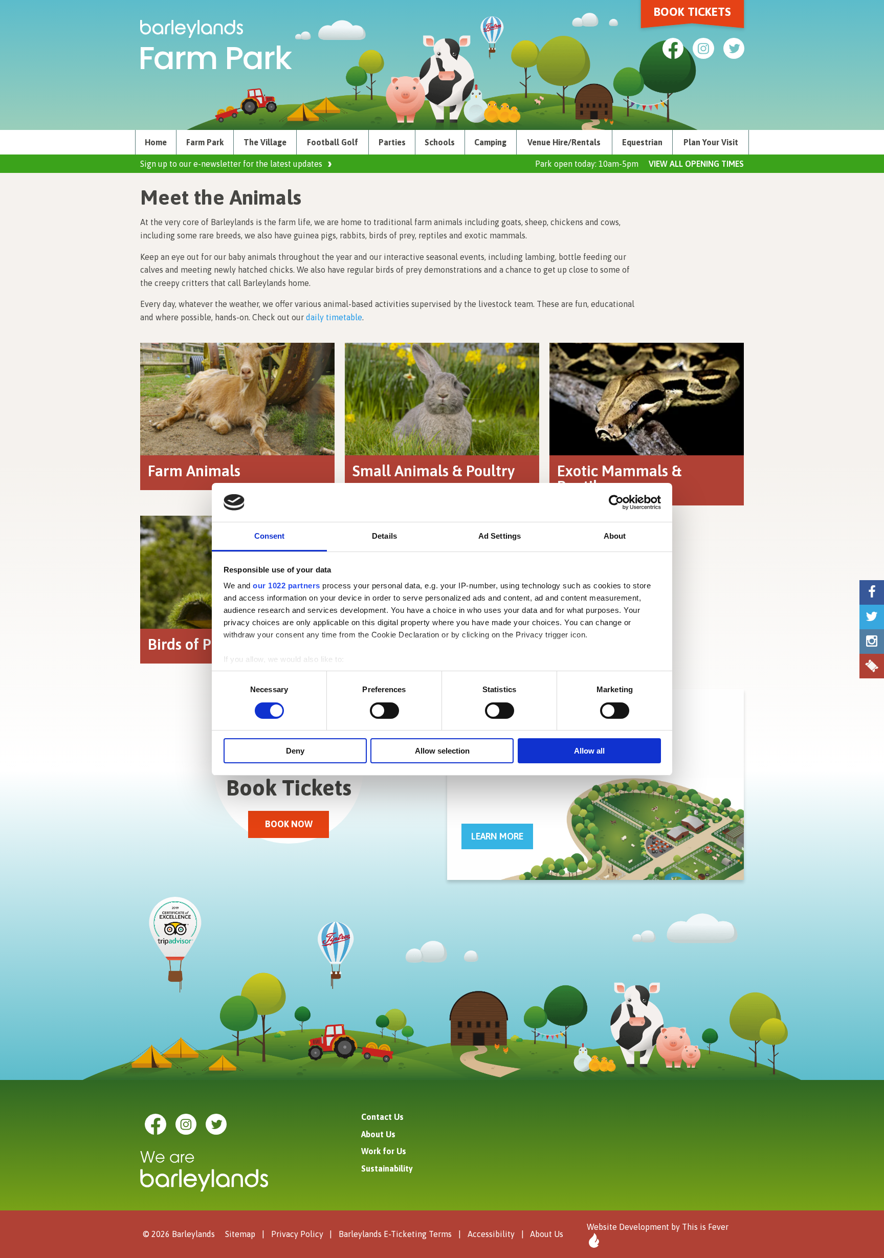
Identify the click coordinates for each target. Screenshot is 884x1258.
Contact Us (382, 1116)
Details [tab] (384, 536)
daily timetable (334, 317)
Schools (440, 142)
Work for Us (383, 1151)
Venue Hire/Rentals (564, 142)
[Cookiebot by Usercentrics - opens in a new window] (616, 502)
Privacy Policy (297, 1234)
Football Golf (332, 142)
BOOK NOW (289, 824)
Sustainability (387, 1168)
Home (156, 142)
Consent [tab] (269, 536)
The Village (265, 142)
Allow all (589, 750)
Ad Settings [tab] (499, 536)
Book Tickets (692, 11)
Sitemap (240, 1234)
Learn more (497, 836)
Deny (295, 750)
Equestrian (642, 142)
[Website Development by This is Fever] (593, 1240)
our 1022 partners (286, 585)
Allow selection (442, 750)
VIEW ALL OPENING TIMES (696, 163)
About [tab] (615, 536)
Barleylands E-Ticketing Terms (395, 1234)
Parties (392, 142)
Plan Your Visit (710, 142)
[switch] (384, 710)
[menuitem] (155, 142)
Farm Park (205, 142)
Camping (490, 142)
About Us (378, 1134)
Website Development (628, 1226)
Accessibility (491, 1234)
